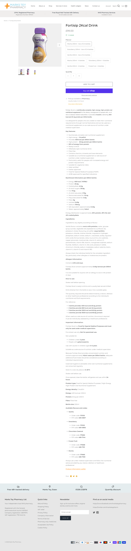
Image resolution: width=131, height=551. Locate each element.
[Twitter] (94, 512)
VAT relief (41, 509)
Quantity (69, 72)
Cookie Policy (42, 528)
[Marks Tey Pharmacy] (15, 6)
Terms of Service (43, 519)
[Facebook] (97, 512)
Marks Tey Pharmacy (15, 542)
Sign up (65, 518)
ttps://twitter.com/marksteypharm (106, 507)
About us (42, 6)
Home (33, 6)
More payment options (89, 95)
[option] (40, 45)
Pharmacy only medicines (47, 522)
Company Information (46, 516)
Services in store (61, 6)
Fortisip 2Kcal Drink (15, 20)
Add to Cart (89, 84)
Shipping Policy (43, 507)
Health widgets (76, 6)
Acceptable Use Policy (45, 525)
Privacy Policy (42, 513)
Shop (50, 6)
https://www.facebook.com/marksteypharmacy (109, 503)
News (87, 6)
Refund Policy (43, 503)
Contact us (96, 6)
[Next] (59, 45)
